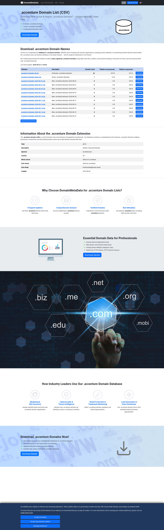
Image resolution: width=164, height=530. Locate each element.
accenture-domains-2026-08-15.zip (33, 108)
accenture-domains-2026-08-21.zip (33, 85)
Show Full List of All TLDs (28, 121)
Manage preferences (40, 526)
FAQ (56, 3)
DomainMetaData (31, 2)
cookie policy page (26, 513)
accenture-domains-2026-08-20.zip (33, 89)
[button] (141, 2)
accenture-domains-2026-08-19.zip (33, 93)
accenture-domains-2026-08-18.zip (33, 96)
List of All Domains (47, 3)
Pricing (61, 3)
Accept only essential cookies (40, 522)
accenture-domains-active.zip (31, 77)
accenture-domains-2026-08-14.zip (33, 112)
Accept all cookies (40, 517)
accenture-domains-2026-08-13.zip (33, 116)
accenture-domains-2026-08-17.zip (33, 100)
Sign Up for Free (132, 3)
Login (123, 3)
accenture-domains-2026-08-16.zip (33, 104)
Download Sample (29, 34)
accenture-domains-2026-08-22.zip (33, 81)
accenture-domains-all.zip (30, 73)
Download (139, 73)
